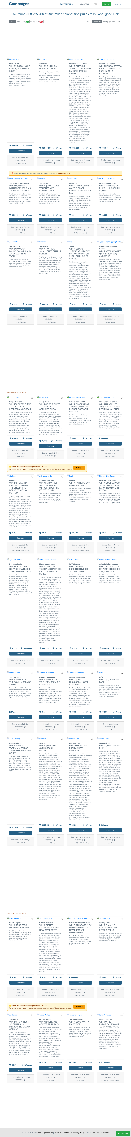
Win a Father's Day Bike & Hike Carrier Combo (109, 188)
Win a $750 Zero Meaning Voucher (19, 926)
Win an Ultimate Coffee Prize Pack (49, 1023)
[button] (117, 4)
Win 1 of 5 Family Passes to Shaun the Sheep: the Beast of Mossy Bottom (18, 488)
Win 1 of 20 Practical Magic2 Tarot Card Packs (109, 1024)
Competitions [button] (66, 4)
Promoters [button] (84, 4)
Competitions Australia (101, 1133)
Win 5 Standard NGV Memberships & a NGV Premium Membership (80, 929)
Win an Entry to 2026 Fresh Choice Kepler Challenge (109, 406)
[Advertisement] (65, 41)
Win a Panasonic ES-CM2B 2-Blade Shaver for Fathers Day (80, 189)
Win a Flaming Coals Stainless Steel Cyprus (108, 927)
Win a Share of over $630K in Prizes (47, 748)
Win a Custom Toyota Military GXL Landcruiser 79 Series (80, 70)
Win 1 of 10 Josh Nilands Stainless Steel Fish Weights (20, 569)
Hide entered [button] (97, 21)
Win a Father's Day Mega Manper (79, 484)
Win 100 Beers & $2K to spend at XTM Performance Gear (20, 406)
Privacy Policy (78, 1133)
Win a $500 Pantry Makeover (79, 1023)
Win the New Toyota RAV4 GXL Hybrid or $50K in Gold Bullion (110, 70)
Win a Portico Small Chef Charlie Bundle (50, 251)
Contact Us (67, 1133)
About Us (58, 1133)
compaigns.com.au (45, 1133)
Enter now (21, 151)
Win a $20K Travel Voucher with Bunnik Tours (49, 188)
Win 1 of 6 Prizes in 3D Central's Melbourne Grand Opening (19, 1025)
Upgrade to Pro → (64, 173)
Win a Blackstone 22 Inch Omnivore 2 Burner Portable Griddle (79, 408)
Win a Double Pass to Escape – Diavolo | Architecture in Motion (110, 487)
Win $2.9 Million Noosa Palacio (48, 67)
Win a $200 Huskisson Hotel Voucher (78, 682)
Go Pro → (79, 468)
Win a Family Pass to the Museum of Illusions (49, 682)
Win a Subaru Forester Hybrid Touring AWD (78, 569)
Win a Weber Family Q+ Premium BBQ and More (110, 253)
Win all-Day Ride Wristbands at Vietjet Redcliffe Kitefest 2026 (49, 487)
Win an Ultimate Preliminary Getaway (78, 748)
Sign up (106, 4)
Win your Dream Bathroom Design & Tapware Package (20, 188)
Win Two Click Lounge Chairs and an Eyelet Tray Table (20, 252)
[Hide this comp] (32, 673)
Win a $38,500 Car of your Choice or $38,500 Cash (109, 569)
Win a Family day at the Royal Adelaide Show (20, 682)
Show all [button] (12, 21)
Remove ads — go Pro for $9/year (16, 392)
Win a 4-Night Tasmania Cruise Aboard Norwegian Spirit (20, 749)
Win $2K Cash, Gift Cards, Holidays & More (19, 68)
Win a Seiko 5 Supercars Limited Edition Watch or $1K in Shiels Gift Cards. (79, 254)
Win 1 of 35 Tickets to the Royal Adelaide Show (49, 406)
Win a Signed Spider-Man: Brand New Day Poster (49, 927)
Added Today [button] (22, 21)
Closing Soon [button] (36, 21)
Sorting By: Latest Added (111, 21)
